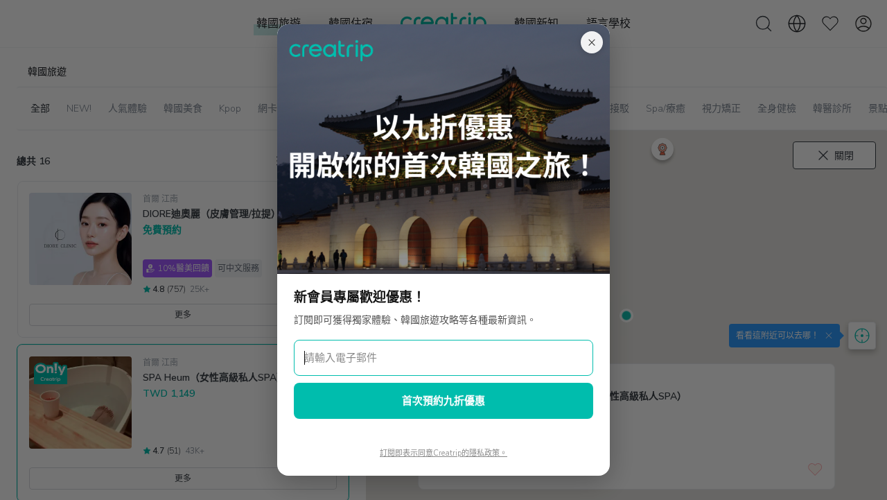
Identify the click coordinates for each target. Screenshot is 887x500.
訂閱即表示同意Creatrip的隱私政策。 (443, 453)
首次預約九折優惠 (443, 401)
